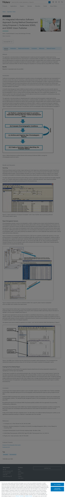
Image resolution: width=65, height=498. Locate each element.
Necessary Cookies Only (57, 489)
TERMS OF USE (28, 496)
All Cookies (57, 484)
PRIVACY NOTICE (19, 496)
